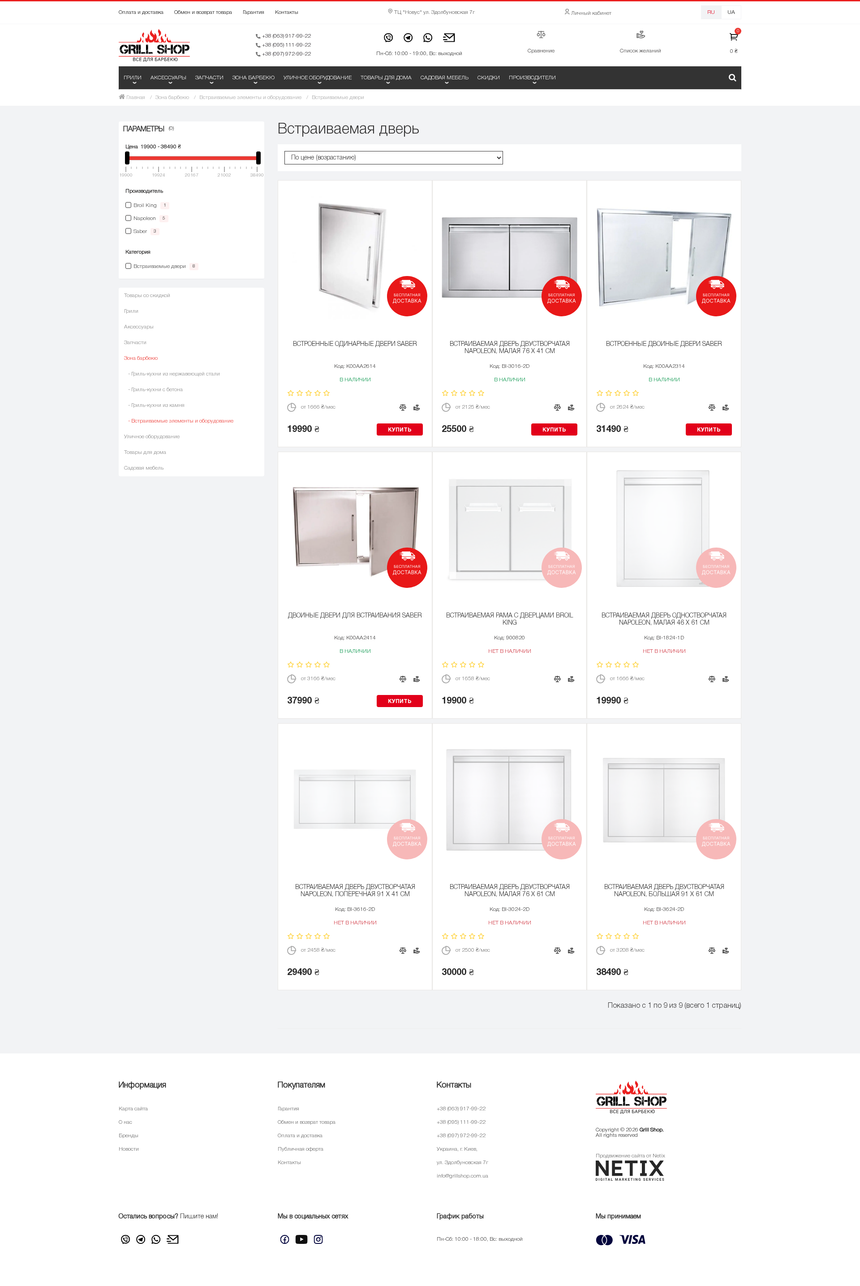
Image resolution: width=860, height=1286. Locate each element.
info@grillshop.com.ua (462, 1176)
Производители (532, 77)
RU (711, 12)
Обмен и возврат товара (203, 12)
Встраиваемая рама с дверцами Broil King (509, 619)
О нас (125, 1122)
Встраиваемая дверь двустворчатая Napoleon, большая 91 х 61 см (664, 891)
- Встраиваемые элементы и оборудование (178, 421)
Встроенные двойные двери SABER (664, 344)
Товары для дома (386, 77)
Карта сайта (133, 1108)
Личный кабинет (590, 13)
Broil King (149, 205)
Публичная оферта (300, 1149)
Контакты (286, 12)
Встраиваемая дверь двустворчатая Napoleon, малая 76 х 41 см (510, 347)
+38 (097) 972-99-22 (286, 54)
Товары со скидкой (147, 295)
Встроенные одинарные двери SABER (355, 344)
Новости (129, 1149)
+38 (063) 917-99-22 (286, 36)
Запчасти (209, 77)
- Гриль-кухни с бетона (153, 389)
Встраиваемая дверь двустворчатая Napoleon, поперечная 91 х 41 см (355, 891)
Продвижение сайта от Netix (630, 1155)
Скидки (488, 77)
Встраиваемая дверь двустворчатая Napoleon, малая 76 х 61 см (510, 891)
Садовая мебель (445, 77)
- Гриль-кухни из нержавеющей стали (172, 373)
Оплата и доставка (141, 12)
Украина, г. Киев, (457, 1149)
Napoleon (149, 218)
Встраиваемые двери (164, 266)
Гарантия (253, 12)
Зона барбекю (253, 77)
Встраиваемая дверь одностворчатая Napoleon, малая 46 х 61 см (664, 619)
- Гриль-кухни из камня (154, 405)
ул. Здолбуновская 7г (462, 1162)
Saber (144, 231)
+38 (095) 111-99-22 (286, 45)
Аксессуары (168, 77)
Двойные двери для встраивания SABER (355, 616)
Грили (133, 77)
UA (731, 12)
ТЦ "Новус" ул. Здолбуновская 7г (434, 12)
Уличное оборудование (318, 77)
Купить (400, 429)
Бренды (128, 1135)
